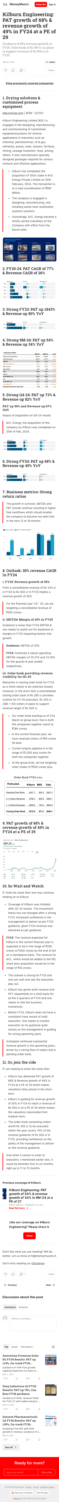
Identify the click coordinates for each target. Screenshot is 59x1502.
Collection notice (47, 1487)
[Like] (6, 70)
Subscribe (41, 4)
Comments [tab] (10, 1307)
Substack (17, 1498)
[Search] (53, 1347)
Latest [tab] (14, 1346)
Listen (52, 62)
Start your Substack (23, 1492)
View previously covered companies (29, 83)
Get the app (42, 1492)
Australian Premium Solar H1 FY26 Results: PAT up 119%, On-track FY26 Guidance (21, 1359)
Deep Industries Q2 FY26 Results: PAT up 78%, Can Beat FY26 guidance (19, 1390)
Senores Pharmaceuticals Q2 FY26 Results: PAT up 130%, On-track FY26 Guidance (20, 1420)
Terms (36, 1487)
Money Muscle (16, 1205)
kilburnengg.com (13, 113)
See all (9, 1447)
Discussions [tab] (27, 1346)
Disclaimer (38, 1263)
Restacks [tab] (23, 1307)
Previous (12, 1285)
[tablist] (16, 1307)
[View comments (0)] (13, 70)
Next (48, 1285)
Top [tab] (6, 1346)
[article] (29, 1367)
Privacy (28, 1487)
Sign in (52, 4)
